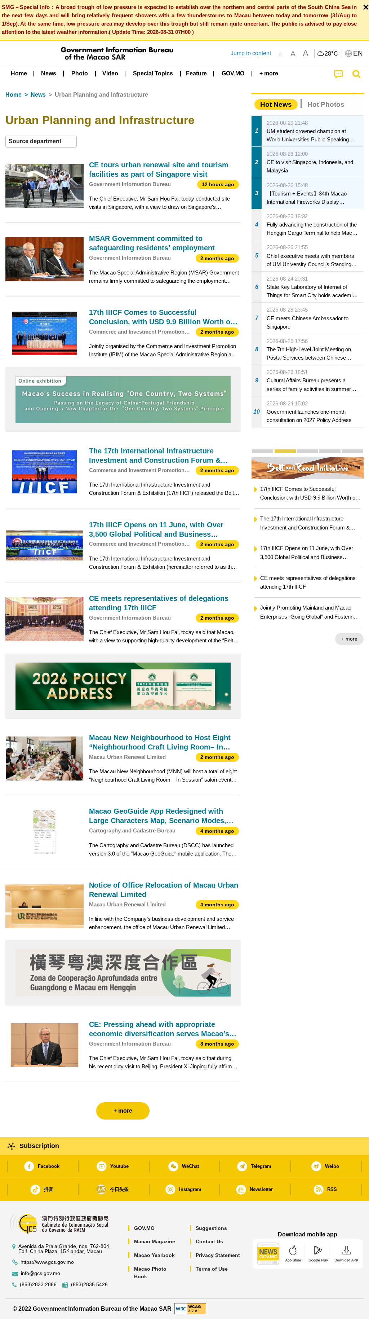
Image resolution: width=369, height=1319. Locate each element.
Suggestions (211, 1228)
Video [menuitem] (110, 73)
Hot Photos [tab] (325, 104)
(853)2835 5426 (89, 1284)
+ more (349, 639)
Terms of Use (212, 1269)
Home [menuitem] (19, 73)
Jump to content (251, 53)
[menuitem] (49, 73)
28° (331, 54)
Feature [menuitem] (196, 73)
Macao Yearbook (154, 1255)
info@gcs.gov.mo (40, 1273)
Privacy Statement (218, 1255)
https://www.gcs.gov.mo (47, 1262)
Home (13, 95)
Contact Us (209, 1241)
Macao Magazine (154, 1241)
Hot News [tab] (276, 104)
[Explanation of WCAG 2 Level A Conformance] (190, 1308)
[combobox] (41, 141)
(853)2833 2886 (38, 1284)
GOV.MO (144, 1228)
